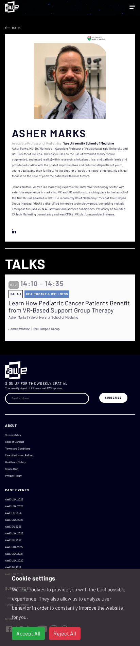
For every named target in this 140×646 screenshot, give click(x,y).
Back (16, 28)
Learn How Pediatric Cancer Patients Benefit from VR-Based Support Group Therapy (69, 307)
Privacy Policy (13, 475)
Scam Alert (11, 469)
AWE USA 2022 (14, 547)
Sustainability (13, 435)
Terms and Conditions (17, 448)
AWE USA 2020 (14, 560)
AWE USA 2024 (14, 519)
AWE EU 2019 (13, 567)
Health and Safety (15, 462)
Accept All (28, 633)
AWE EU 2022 (13, 540)
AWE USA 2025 (14, 506)
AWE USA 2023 (14, 533)
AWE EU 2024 (13, 513)
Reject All (64, 633)
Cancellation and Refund (19, 455)
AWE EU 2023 (13, 526)
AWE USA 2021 (14, 553)
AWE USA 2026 (14, 499)
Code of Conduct (14, 441)
